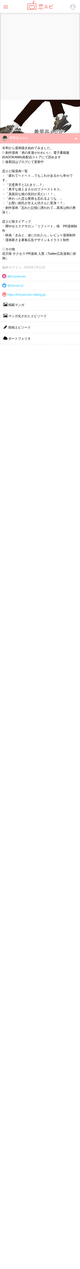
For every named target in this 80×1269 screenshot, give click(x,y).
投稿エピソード (19, 327)
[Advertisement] (40, 55)
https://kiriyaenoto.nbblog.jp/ (26, 294)
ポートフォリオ (19, 338)
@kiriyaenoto (16, 276)
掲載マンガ (15, 305)
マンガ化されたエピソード (27, 316)
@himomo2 (14, 285)
